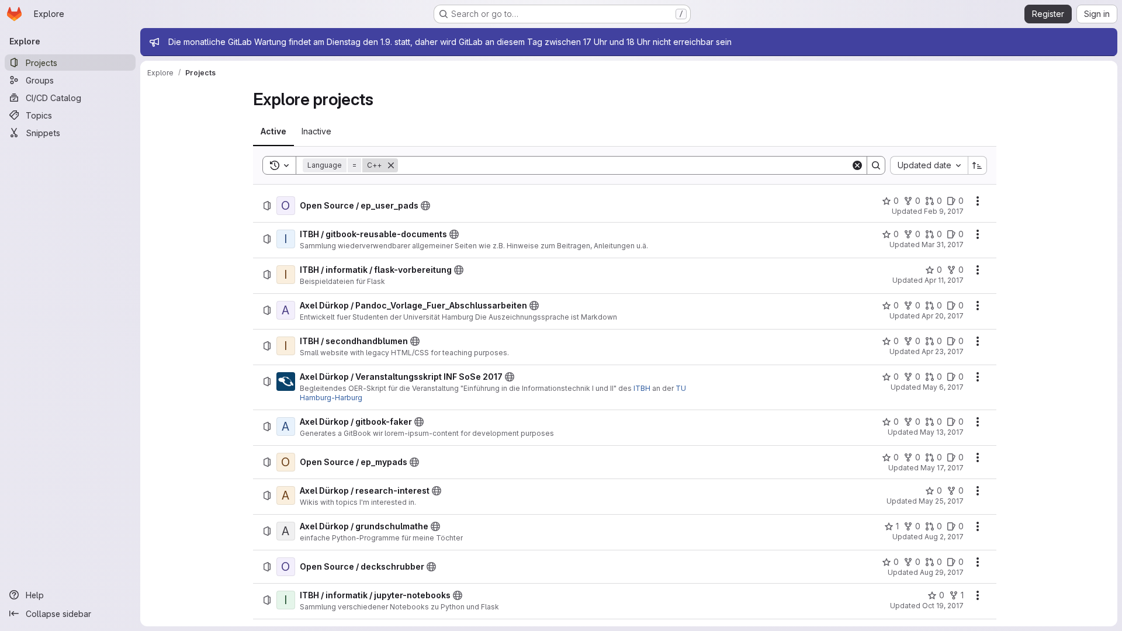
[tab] (273, 131)
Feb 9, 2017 (944, 211)
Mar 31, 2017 (943, 244)
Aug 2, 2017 (944, 536)
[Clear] (857, 165)
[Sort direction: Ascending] (977, 165)
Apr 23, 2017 (943, 351)
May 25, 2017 (941, 501)
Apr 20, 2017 (943, 315)
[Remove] (391, 165)
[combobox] (929, 165)
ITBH (641, 388)
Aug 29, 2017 (942, 572)
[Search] (876, 165)
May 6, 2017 (943, 387)
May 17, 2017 (942, 467)
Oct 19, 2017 (943, 605)
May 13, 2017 (942, 432)
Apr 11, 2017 (944, 280)
